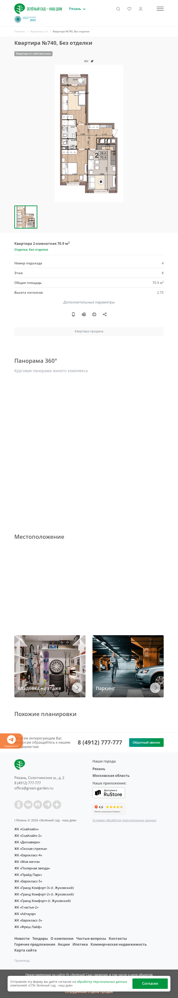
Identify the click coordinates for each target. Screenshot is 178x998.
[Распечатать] (94, 314)
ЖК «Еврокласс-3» (28, 920)
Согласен (150, 983)
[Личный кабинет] (140, 9)
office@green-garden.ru (33, 788)
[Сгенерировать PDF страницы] (84, 314)
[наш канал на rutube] (37, 804)
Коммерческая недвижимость (119, 944)
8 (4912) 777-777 (100, 742)
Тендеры (40, 938)
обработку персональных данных (102, 982)
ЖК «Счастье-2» (26, 907)
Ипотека (80, 944)
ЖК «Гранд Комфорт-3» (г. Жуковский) (44, 887)
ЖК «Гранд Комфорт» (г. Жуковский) (42, 901)
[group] (89, 133)
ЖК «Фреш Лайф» (28, 927)
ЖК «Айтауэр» (25, 914)
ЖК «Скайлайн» (26, 829)
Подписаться (11, 746)
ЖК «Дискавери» (27, 842)
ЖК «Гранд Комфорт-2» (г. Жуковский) (44, 894)
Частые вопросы (91, 938)
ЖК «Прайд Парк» (28, 874)
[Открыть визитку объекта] (73, 314)
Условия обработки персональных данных (124, 820)
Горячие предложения (34, 944)
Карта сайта (25, 950)
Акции (64, 944)
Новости (22, 938)
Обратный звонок (146, 742)
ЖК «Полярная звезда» (32, 868)
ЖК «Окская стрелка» (30, 848)
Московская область (111, 775)
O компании (62, 938)
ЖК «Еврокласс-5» (28, 881)
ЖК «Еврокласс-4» (28, 855)
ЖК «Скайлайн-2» (28, 835)
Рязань (98, 768)
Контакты (118, 938)
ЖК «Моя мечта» (27, 861)
